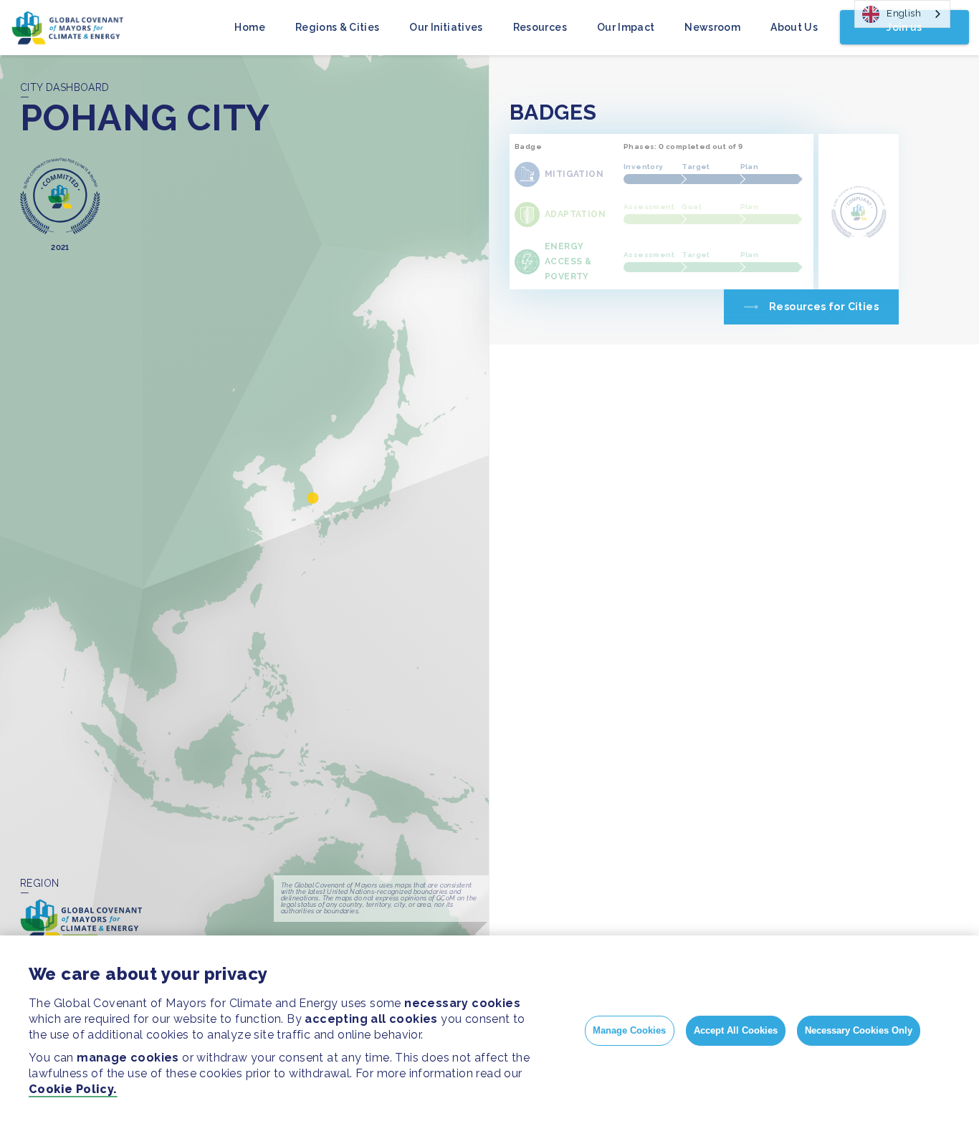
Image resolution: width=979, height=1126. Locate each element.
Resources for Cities (824, 306)
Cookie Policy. (73, 1089)
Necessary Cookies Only (858, 1030)
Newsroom (712, 27)
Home (249, 27)
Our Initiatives (445, 27)
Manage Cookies (629, 1030)
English (904, 13)
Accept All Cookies (736, 1030)
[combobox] (902, 14)
